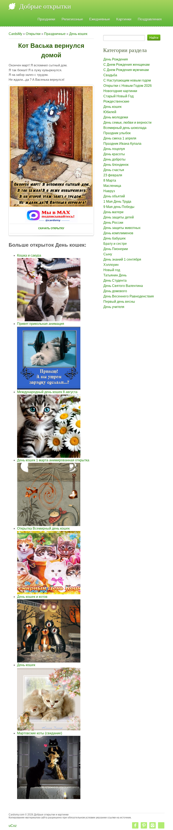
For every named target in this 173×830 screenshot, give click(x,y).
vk (161, 825)
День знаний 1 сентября (122, 259)
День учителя (113, 307)
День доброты (114, 159)
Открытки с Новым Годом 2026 (127, 85)
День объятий (114, 196)
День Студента (115, 280)
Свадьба (110, 75)
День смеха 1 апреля (119, 138)
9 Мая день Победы (118, 207)
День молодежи (115, 117)
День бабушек (114, 238)
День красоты (114, 154)
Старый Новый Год (118, 96)
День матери (113, 212)
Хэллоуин (111, 264)
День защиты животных (122, 228)
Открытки (33, 34)
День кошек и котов (32, 596)
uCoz (13, 825)
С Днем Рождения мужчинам (126, 70)
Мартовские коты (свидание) (39, 733)
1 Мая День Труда (117, 201)
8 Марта (109, 180)
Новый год (111, 270)
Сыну (107, 254)
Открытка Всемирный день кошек (43, 528)
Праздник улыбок (117, 133)
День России (113, 222)
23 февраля (112, 175)
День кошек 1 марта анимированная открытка (53, 460)
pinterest (144, 825)
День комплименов (118, 233)
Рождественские (116, 101)
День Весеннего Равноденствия (128, 296)
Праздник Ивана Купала (122, 143)
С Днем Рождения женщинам (126, 64)
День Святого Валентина (123, 286)
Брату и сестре (115, 243)
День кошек (78, 34)
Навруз (109, 191)
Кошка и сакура (29, 255)
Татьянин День (115, 275)
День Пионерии (115, 249)
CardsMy (15, 34)
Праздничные (55, 34)
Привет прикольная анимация (40, 323)
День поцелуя (114, 149)
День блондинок (115, 164)
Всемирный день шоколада (124, 128)
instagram (152, 825)
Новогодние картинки (120, 91)
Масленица (112, 185)
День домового (115, 291)
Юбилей (109, 112)
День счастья (113, 170)
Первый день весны (119, 301)
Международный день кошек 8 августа (47, 392)
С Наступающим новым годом (127, 80)
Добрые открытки (45, 6)
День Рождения (115, 59)
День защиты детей (118, 217)
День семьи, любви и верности (127, 122)
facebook (135, 825)
